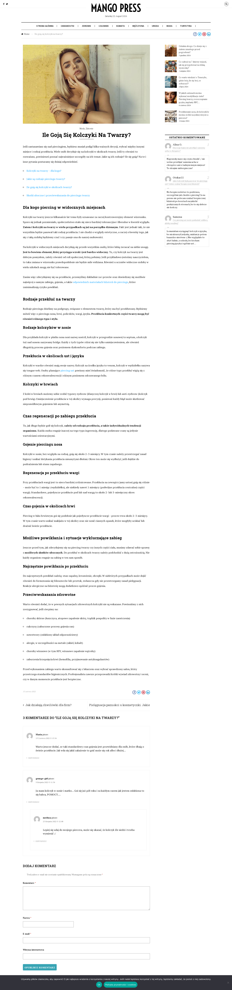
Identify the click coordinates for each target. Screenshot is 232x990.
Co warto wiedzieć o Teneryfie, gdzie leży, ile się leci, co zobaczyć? (193, 80)
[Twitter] (7, 4)
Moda (169, 25)
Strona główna (45, 25)
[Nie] (228, 982)
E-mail (27, 933)
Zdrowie (86, 25)
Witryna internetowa (33, 949)
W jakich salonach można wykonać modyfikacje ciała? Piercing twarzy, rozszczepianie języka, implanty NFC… (193, 98)
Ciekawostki (67, 25)
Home (27, 34)
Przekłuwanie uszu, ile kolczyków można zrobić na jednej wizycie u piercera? (194, 114)
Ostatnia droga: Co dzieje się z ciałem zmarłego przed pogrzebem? (193, 49)
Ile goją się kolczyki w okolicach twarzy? (49, 187)
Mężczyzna (138, 25)
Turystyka (186, 25)
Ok (99, 984)
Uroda (155, 25)
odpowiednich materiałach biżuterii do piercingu (100, 282)
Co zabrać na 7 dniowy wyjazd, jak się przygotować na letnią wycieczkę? (193, 64)
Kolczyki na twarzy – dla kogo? (44, 170)
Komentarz (29, 883)
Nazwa (27, 917)
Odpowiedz (33, 758)
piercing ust (67, 370)
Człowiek (104, 25)
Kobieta (120, 25)
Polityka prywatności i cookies (120, 984)
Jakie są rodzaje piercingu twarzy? (46, 179)
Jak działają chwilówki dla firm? (48, 705)
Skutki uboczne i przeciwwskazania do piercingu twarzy (58, 195)
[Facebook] (3, 4)
